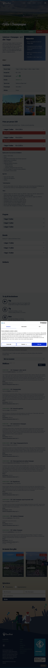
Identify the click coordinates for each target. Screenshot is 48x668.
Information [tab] (24, 326)
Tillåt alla (39, 344)
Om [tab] (39, 326)
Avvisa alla (8, 344)
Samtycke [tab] (8, 326)
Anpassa (23, 344)
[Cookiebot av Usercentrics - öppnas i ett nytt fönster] (41, 323)
